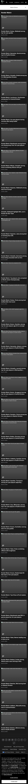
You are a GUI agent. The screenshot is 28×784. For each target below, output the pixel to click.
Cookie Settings (14, 767)
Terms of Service (8, 774)
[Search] (7, 2)
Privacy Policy (5, 765)
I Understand (14, 781)
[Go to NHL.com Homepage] (3, 2)
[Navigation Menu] (26, 2)
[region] (14, 769)
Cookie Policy (14, 765)
